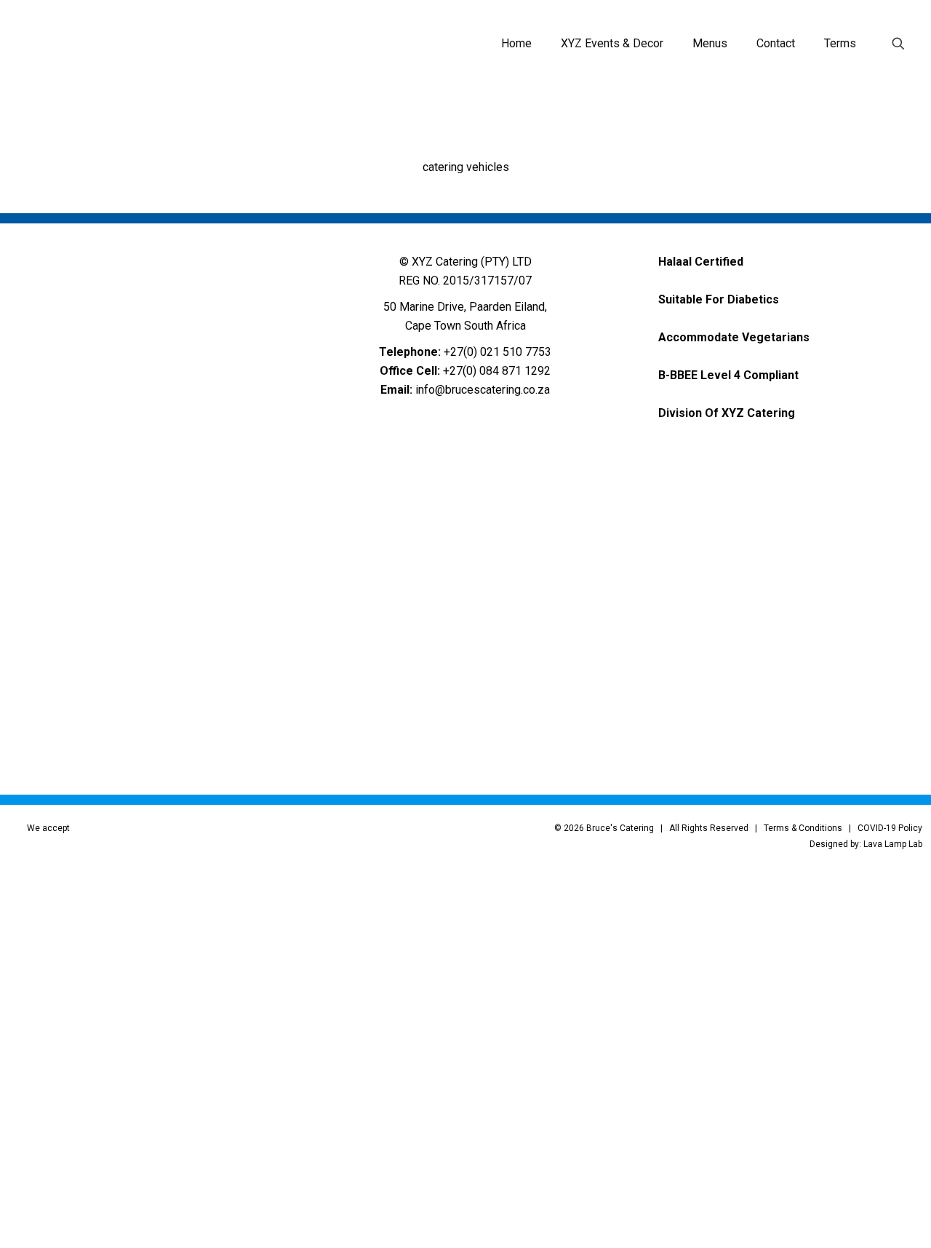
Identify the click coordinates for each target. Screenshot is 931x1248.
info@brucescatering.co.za (482, 390)
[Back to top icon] (854, 1218)
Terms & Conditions (803, 828)
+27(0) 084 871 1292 (497, 371)
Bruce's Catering (620, 828)
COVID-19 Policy (890, 828)
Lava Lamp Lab (892, 844)
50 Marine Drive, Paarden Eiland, (465, 307)
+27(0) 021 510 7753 (497, 352)
